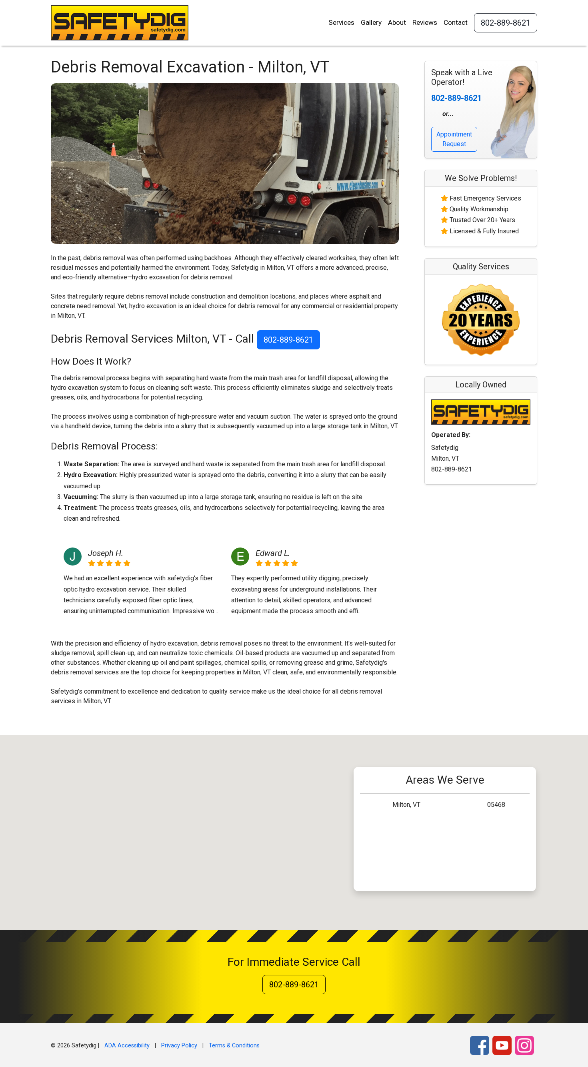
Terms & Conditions (234, 1045)
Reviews (424, 22)
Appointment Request (454, 139)
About (397, 22)
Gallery (371, 22)
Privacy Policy (179, 1045)
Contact (456, 22)
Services (341, 22)
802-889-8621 (505, 23)
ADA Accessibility (127, 1045)
